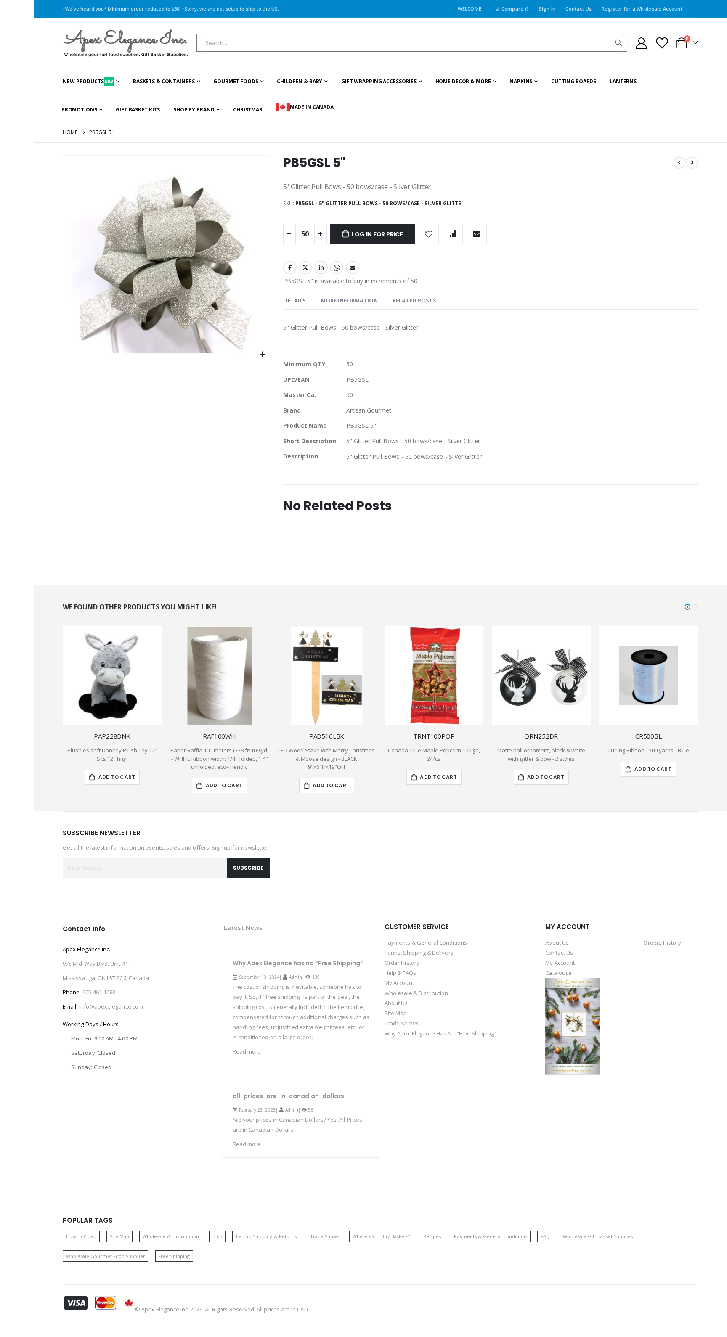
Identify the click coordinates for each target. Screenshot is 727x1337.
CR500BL (648, 736)
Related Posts (414, 300)
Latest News (243, 927)
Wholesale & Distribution (416, 993)
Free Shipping (174, 1256)
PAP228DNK (112, 736)
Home (70, 132)
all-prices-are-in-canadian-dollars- (290, 1096)
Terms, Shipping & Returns (266, 1236)
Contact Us (578, 8)
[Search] (618, 43)
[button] (262, 354)
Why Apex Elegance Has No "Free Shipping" (441, 1033)
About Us (396, 1003)
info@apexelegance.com (111, 1006)
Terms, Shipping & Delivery (419, 952)
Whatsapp (336, 267)
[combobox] (411, 43)
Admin (295, 977)
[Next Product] (692, 163)
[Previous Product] (679, 163)
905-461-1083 (99, 992)
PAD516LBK (327, 736)
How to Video (81, 1236)
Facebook (290, 267)
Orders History (662, 942)
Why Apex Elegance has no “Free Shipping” (298, 963)
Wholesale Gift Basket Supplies (598, 1236)
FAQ (545, 1236)
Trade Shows (402, 1023)
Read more (247, 1051)
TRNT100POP (434, 736)
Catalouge (558, 973)
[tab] (294, 300)
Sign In (547, 8)
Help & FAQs (400, 973)
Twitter (305, 267)
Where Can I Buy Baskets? (381, 1236)
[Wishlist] (662, 43)
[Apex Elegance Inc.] (126, 43)
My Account (399, 983)
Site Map (396, 1013)
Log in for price (377, 234)
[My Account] (641, 43)
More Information (349, 300)
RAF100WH (219, 736)
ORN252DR (541, 736)
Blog (217, 1236)
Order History (402, 962)
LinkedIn (321, 267)
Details (294, 300)
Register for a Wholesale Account (642, 8)
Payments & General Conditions (426, 942)
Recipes (432, 1236)
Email (352, 267)
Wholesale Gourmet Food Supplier (105, 1256)
